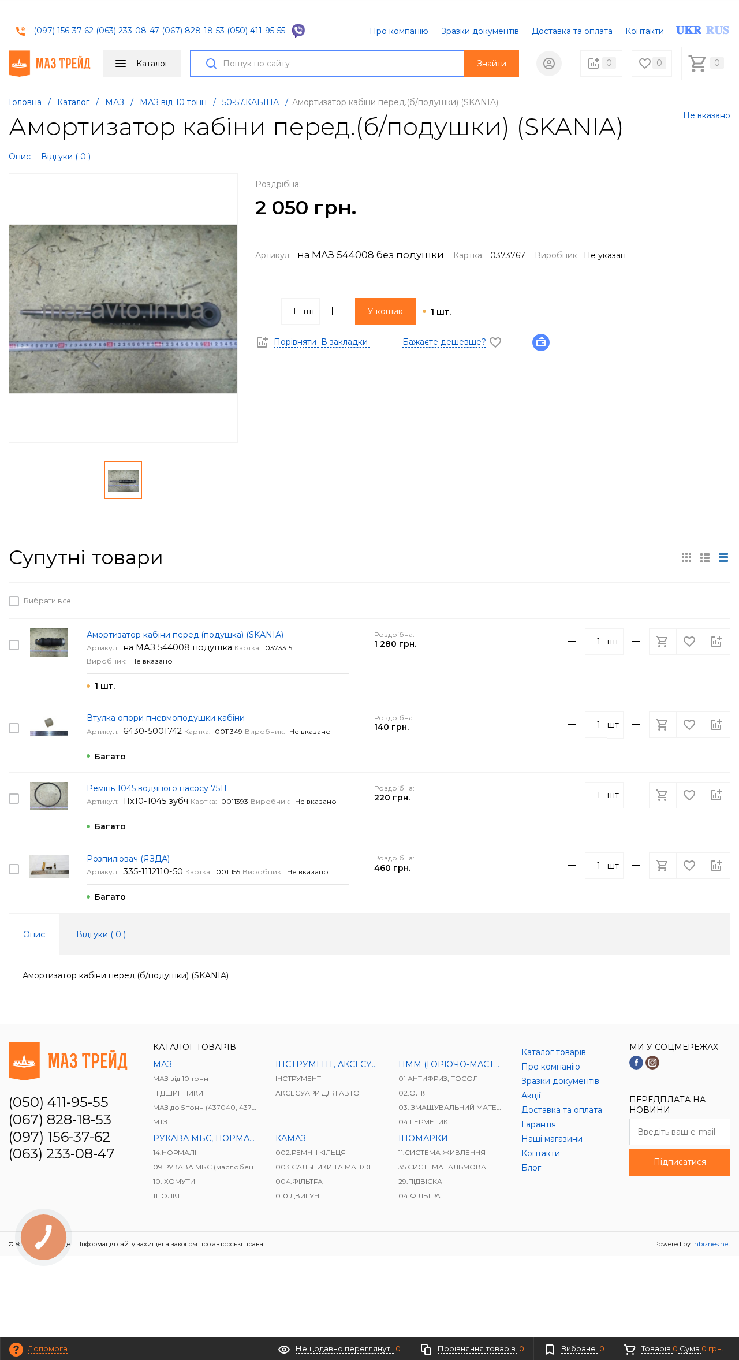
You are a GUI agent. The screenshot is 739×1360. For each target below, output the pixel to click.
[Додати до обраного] (690, 600)
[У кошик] (664, 600)
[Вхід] (549, 63)
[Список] (723, 557)
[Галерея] (705, 557)
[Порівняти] (716, 600)
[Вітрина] (686, 557)
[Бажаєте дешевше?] (544, 342)
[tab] (34, 934)
